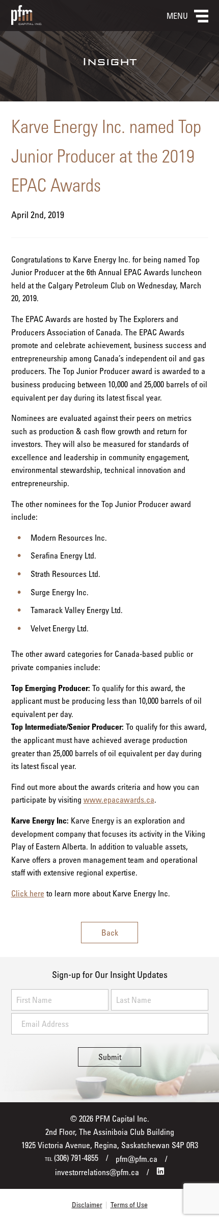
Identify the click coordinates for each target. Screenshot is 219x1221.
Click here (27, 893)
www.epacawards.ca (119, 799)
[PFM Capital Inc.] (26, 22)
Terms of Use (129, 1204)
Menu (177, 16)
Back (109, 932)
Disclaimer (87, 1204)
